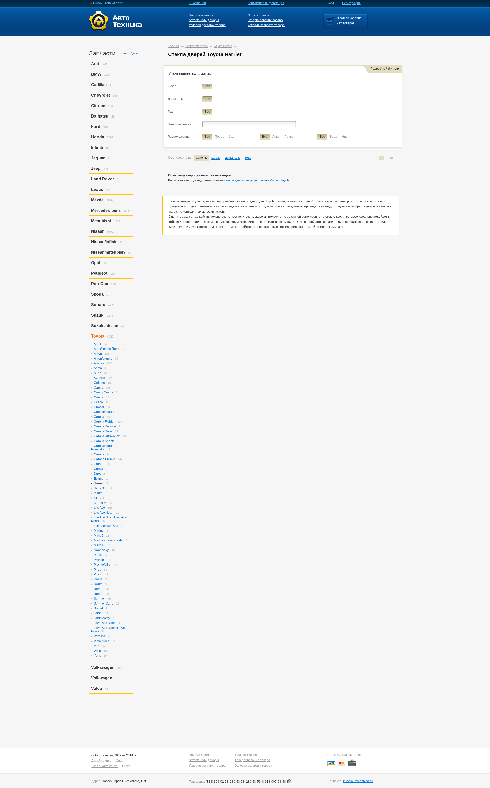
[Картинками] (391, 158)
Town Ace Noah (105, 623)
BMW (96, 74)
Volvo (96, 688)
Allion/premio (103, 358)
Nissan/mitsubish (108, 252)
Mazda (97, 200)
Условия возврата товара (266, 25)
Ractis (98, 579)
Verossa (99, 636)
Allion (98, 353)
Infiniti (97, 147)
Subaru (98, 305)
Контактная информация (266, 3)
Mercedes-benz (106, 210)
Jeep (96, 168)
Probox (99, 574)
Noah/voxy (101, 550)
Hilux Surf (100, 488)
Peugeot (99, 273)
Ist (95, 498)
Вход (330, 3)
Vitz (96, 646)
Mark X (99, 545)
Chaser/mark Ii (104, 412)
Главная (173, 46)
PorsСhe (99, 284)
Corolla (99, 417)
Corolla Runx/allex (107, 436)
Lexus (97, 189)
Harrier (99, 483)
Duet (97, 474)
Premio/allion (103, 564)
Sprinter (99, 598)
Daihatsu (99, 116)
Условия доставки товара (207, 25)
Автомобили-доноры (204, 20)
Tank (97, 613)
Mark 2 (98, 535)
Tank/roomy (102, 618)
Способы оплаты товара (345, 755)
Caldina (99, 383)
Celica (98, 402)
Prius (97, 569)
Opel (95, 263)
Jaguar (98, 158)
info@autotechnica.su (358, 781)
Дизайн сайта (101, 760)
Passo (98, 555)
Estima (98, 478)
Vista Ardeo (102, 641)
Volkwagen (101, 678)
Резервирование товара (265, 20)
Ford (95, 126)
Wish (97, 651)
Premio (99, 560)
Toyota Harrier (223, 46)
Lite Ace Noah (103, 512)
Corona (99, 454)
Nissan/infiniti (104, 242)
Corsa (98, 464)
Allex (97, 344)
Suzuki (97, 315)
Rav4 (97, 589)
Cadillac (99, 85)
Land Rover (102, 179)
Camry (98, 387)
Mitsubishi (101, 221)
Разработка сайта (104, 766)
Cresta (98, 469)
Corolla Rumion (105, 426)
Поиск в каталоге (201, 15)
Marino (99, 530)
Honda (97, 137)
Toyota (97, 336)
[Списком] (381, 158)
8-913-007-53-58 (274, 781)
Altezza (99, 363)
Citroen (98, 105)
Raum (98, 584)
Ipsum (98, 493)
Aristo (98, 368)
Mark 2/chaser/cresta (108, 540)
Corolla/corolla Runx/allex (102, 447)
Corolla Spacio (104, 441)
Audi (95, 64)
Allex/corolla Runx (106, 349)
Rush (97, 594)
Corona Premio (104, 459)
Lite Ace (99, 507)
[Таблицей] (386, 158)
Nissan (98, 231)
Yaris (97, 655)
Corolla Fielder (104, 421)
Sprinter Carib (103, 603)
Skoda (97, 294)
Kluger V (100, 503)
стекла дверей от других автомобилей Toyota (257, 180)
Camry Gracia (103, 392)
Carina (98, 397)
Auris (97, 373)
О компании (197, 3)
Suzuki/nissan (104, 325)
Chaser (99, 407)
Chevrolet (100, 95)
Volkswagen (103, 667)
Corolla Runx (103, 431)
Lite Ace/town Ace (106, 526)
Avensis (99, 378)
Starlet (98, 608)
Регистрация (351, 3)
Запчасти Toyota (196, 46)
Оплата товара (259, 15)
